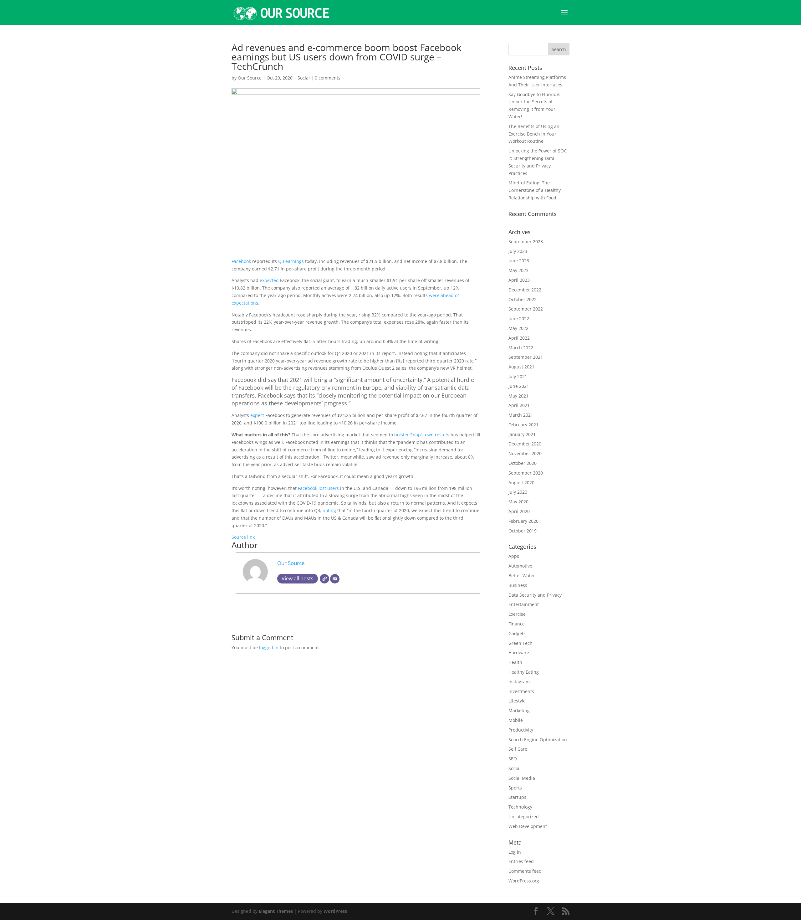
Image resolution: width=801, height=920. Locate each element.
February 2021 (523, 425)
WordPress (335, 911)
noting (329, 510)
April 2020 (519, 511)
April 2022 (519, 338)
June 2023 (518, 261)
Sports (515, 788)
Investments (521, 691)
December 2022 (524, 290)
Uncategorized (523, 817)
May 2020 (518, 502)
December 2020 (524, 444)
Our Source (250, 78)
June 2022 (518, 318)
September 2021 (525, 357)
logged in (268, 647)
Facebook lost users (318, 488)
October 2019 (522, 531)
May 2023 (518, 270)
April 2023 (519, 280)
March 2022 (520, 348)
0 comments (327, 78)
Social (304, 78)
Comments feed (525, 871)
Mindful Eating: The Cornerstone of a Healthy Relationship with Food (534, 190)
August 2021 (521, 367)
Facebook (242, 261)
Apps (513, 556)
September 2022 (525, 309)
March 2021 (520, 415)
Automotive (520, 566)
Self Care (517, 749)
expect (257, 415)
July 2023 (517, 251)
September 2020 (525, 473)
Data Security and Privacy (535, 595)
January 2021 (522, 434)
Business (517, 585)
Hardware (518, 652)
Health (515, 662)
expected (269, 280)
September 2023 (525, 241)
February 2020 (523, 521)
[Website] (324, 578)
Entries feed (521, 861)
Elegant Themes (276, 911)
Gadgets (517, 633)
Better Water (521, 575)
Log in (514, 852)
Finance (516, 624)
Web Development (527, 826)
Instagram (519, 682)
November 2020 (525, 453)
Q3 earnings (291, 261)
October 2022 (522, 299)
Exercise (517, 614)
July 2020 (517, 492)
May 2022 (518, 328)
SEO (512, 759)
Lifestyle (517, 701)
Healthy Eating (523, 672)
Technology (520, 807)
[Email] (334, 578)
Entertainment (523, 604)
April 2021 (519, 405)
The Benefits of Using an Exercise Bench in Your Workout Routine (533, 133)
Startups (517, 797)
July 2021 (517, 376)
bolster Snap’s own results (421, 435)
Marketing (519, 710)
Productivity (520, 730)
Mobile (515, 720)
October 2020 (522, 463)
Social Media (521, 778)
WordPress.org (523, 881)
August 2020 (521, 483)
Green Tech (520, 643)
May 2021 (518, 396)
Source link (243, 537)
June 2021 (518, 386)
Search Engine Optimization (537, 740)
